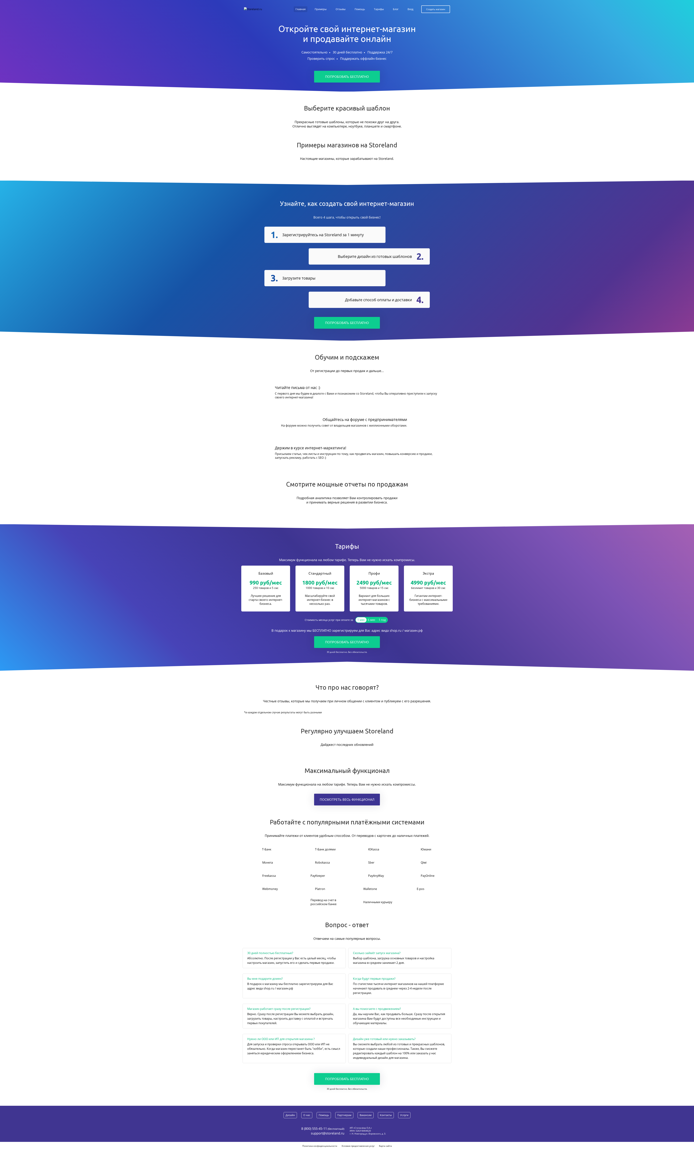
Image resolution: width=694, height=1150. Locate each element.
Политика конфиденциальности (319, 1145)
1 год (382, 620)
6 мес (371, 620)
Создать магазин (435, 9)
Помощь (360, 9)
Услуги (404, 1115)
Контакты (386, 1115)
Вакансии (366, 1115)
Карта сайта (385, 1145)
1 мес (361, 620)
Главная (300, 9)
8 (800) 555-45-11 (314, 1128)
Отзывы (341, 9)
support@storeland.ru (327, 1133)
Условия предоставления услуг (358, 1145)
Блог (396, 9)
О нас (306, 1115)
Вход (410, 9)
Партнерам (344, 1115)
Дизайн (290, 1115)
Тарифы (379, 9)
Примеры (321, 9)
